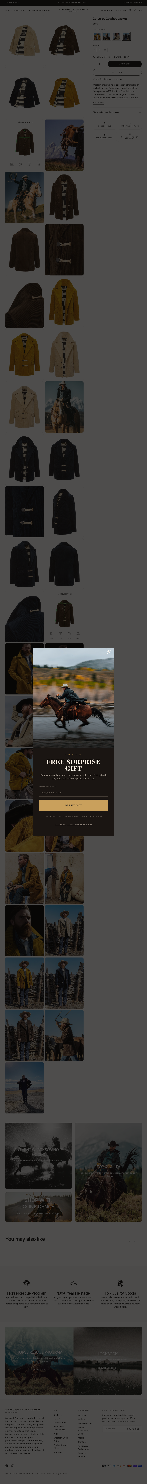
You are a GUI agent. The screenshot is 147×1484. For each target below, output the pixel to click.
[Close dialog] (109, 652)
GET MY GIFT (73, 805)
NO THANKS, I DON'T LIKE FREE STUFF (73, 825)
